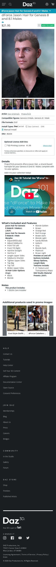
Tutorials (6, 359)
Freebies (6, 491)
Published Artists (10, 496)
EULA (5, 557)
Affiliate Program (9, 376)
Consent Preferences (11, 393)
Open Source (8, 387)
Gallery (6, 462)
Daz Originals (14, 114)
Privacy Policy (42, 554)
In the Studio (8, 456)
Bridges (6, 439)
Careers (6, 433)
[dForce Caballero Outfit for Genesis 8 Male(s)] (37, 318)
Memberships (8, 411)
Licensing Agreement (11, 554)
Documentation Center (12, 382)
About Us (7, 422)
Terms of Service (28, 554)
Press (5, 427)
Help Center (8, 365)
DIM (42, 126)
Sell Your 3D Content (11, 371)
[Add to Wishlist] (39, 25)
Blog (5, 416)
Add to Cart (48, 25)
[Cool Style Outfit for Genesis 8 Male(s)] (17, 318)
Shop (5, 485)
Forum (5, 467)
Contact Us (7, 354)
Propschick (26, 114)
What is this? (47, 146)
